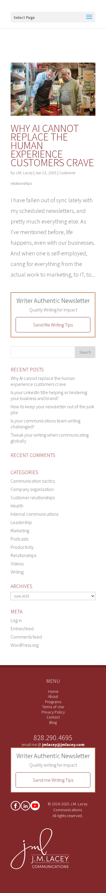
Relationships (23, 555)
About (53, 696)
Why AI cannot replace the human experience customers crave (43, 381)
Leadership (21, 522)
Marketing (20, 530)
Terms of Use (53, 706)
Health (17, 506)
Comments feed (26, 637)
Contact (53, 717)
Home (53, 691)
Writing (17, 572)
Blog (53, 722)
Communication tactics (33, 481)
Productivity (22, 547)
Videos (17, 564)
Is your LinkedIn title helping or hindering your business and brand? (49, 395)
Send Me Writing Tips (53, 325)
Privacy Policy (53, 712)
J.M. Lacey (24, 172)
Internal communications (34, 514)
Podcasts (19, 539)
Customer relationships (33, 497)
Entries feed (22, 628)
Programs (53, 701)
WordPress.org (25, 645)
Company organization (32, 489)
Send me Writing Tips (53, 780)
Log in (16, 620)
